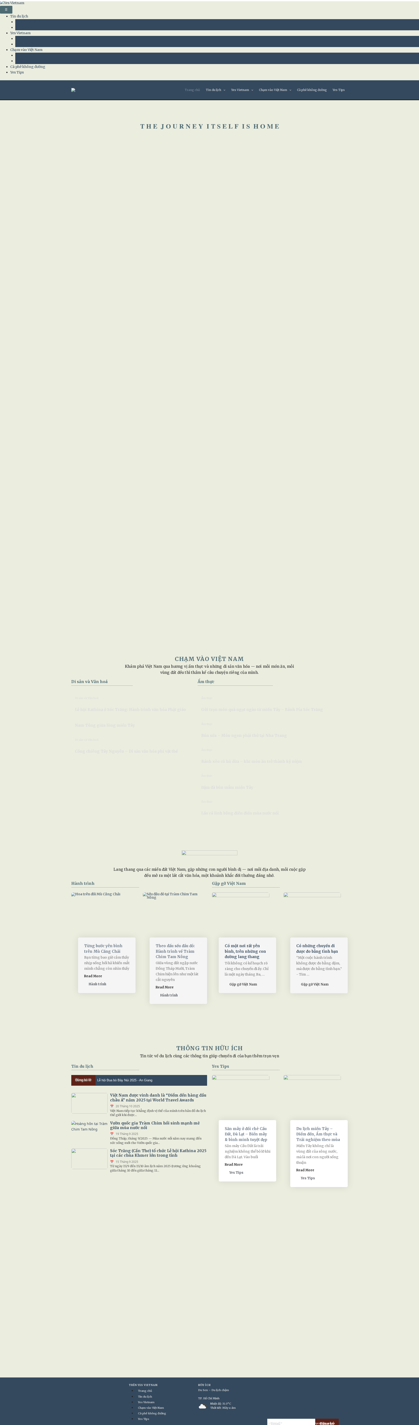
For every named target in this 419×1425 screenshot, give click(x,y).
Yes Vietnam (20, 33)
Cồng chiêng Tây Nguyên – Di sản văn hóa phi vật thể (126, 751)
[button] (223, 90)
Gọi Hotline (287, 1423)
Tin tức (21, 27)
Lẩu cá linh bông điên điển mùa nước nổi (240, 813)
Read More (93, 976)
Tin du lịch (19, 16)
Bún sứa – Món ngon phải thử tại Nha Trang (244, 735)
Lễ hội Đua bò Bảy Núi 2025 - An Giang (124, 1080)
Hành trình (24, 38)
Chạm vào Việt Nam (26, 50)
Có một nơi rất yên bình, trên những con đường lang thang (245, 951)
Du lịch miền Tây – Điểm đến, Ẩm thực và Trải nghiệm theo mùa (318, 1134)
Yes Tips (17, 72)
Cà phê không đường (27, 67)
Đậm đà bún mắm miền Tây (227, 787)
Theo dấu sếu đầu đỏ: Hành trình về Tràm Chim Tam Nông (175, 951)
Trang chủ (192, 90)
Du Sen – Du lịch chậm (213, 1390)
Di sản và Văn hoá (30, 61)
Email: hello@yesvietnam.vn (316, 1423)
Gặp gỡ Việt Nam (29, 44)
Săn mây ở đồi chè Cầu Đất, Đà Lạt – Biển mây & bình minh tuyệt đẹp (246, 1134)
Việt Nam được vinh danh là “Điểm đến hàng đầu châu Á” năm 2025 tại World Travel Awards (158, 1097)
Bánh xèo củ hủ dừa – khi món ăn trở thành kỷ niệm (251, 761)
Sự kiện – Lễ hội (28, 22)
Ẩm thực (22, 55)
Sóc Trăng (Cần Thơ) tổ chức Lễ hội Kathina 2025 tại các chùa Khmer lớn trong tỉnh (158, 1153)
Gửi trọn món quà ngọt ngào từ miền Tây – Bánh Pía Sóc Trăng (262, 709)
